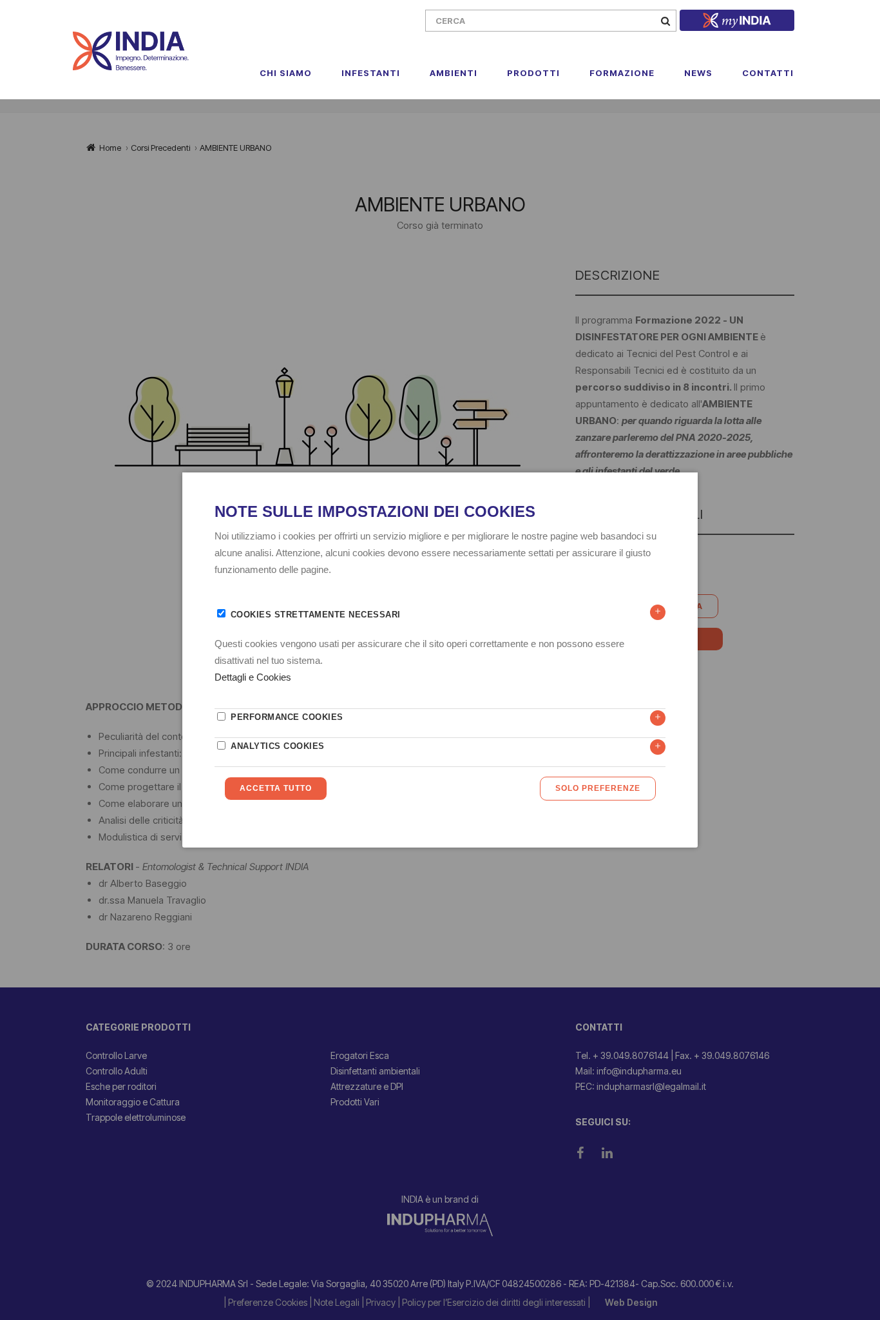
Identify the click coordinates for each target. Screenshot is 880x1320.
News (698, 73)
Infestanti (370, 73)
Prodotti (533, 73)
